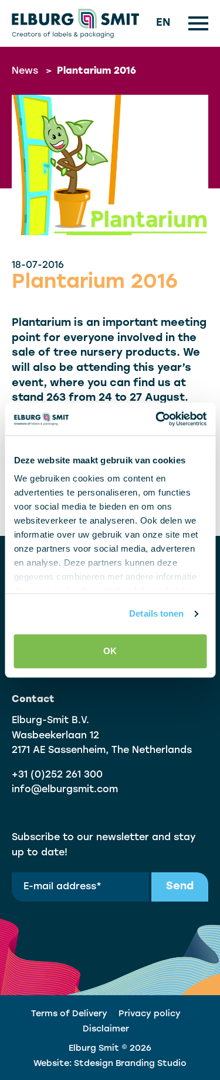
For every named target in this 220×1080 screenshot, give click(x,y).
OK (110, 651)
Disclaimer (106, 1029)
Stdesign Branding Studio (130, 1064)
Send (180, 887)
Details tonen (156, 613)
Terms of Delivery (69, 1014)
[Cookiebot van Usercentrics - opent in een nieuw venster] (157, 419)
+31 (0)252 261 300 (57, 775)
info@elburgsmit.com (65, 789)
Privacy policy (150, 1014)
